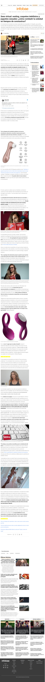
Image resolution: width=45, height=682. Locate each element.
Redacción (22, 661)
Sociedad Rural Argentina (28, 11)
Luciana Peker (6, 33)
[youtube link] (3, 667)
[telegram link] (5, 667)
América (14, 661)
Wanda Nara (19, 11)
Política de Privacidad (39, 663)
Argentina (14, 5)
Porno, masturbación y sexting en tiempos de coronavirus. (16, 452)
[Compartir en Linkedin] (23, 60)
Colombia (24, 5)
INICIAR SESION (41, 5)
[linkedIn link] (7, 667)
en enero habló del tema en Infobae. (9, 244)
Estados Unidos (19, 5)
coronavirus (3, 553)
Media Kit (31, 668)
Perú (14, 668)
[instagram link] (7, 665)
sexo (7, 553)
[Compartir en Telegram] (25, 60)
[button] (2, 5)
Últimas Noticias (14, 671)
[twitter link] (5, 665)
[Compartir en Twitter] (21, 60)
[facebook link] (3, 665)
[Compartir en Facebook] (19, 60)
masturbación (17, 553)
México (31, 5)
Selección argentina (14, 11)
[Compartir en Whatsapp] (17, 60)
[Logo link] (22, 8)
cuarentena (12, 553)
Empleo (22, 663)
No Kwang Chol (34, 11)
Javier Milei (22, 11)
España (27, 5)
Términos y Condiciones (39, 661)
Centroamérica (14, 670)
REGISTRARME (35, 5)
